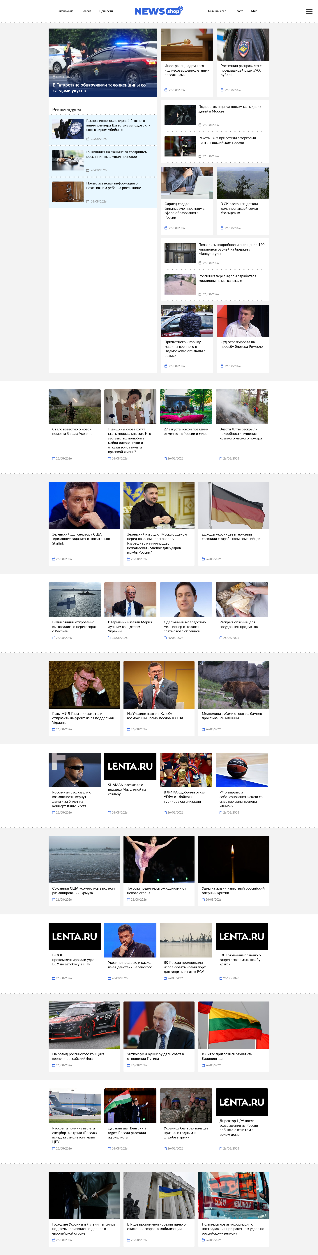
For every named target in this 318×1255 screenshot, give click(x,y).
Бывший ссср (217, 11)
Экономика (65, 11)
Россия (86, 11)
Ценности (106, 11)
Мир (254, 11)
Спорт (238, 11)
